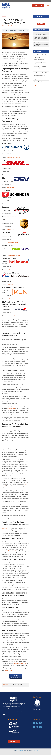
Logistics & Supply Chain (40, 72)
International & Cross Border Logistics (40, 67)
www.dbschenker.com (12, 204)
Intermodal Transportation (40, 62)
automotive (14, 551)
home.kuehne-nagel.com (13, 157)
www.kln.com (10, 299)
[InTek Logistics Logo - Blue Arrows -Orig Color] (6, 6)
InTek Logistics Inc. (20, 750)
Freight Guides (8, 670)
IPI (35, 70)
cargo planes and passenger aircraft (11, 82)
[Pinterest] (18, 685)
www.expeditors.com (12, 242)
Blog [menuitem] (21, 710)
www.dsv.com (10, 187)
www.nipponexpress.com (13, 255)
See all (34, 86)
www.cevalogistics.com (13, 315)
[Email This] (21, 685)
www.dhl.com (10, 174)
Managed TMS (38, 81)
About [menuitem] (4, 714)
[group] (15, 30)
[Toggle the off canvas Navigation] (48, 5)
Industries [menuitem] (9, 710)
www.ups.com (10, 229)
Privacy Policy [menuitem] (25, 752)
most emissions (11, 408)
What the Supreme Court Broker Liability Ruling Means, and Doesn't (41, 44)
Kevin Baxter (14, 25)
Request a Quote (38, 5)
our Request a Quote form (20, 663)
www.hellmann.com (12, 269)
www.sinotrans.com (12, 216)
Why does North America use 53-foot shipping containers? (40, 33)
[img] (23, 30)
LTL (35, 79)
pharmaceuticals (6, 551)
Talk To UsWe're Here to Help (16, 676)
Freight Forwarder (39, 59)
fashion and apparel (10, 639)
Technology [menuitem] (15, 710)
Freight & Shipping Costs (40, 54)
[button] (4, 30)
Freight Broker (38, 57)
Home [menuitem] (4, 710)
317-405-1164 (35, 750)
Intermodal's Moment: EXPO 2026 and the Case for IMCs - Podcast (40, 38)
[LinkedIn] (15, 685)
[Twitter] (13, 685)
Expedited (4, 528)
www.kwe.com (10, 284)
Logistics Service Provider (39, 76)
